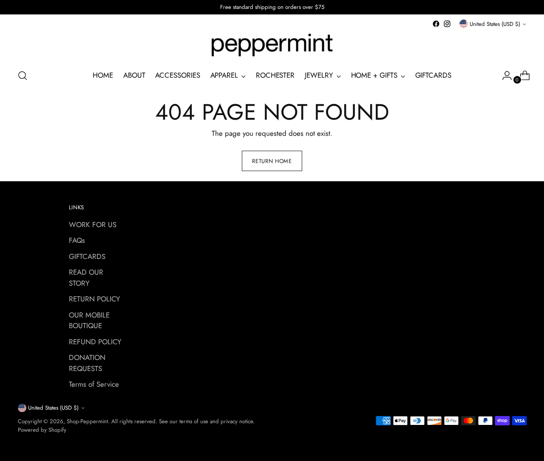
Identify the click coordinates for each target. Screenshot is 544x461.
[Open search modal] (22, 75)
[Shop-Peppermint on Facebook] (436, 24)
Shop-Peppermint (87, 421)
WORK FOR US (92, 224)
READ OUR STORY (86, 277)
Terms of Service (94, 384)
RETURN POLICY (94, 299)
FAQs (77, 240)
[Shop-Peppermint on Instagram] (447, 24)
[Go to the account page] (503, 75)
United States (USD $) (495, 24)
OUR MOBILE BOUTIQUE (89, 320)
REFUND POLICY (95, 342)
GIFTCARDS (87, 256)
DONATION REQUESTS (87, 363)
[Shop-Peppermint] (272, 45)
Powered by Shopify (42, 430)
